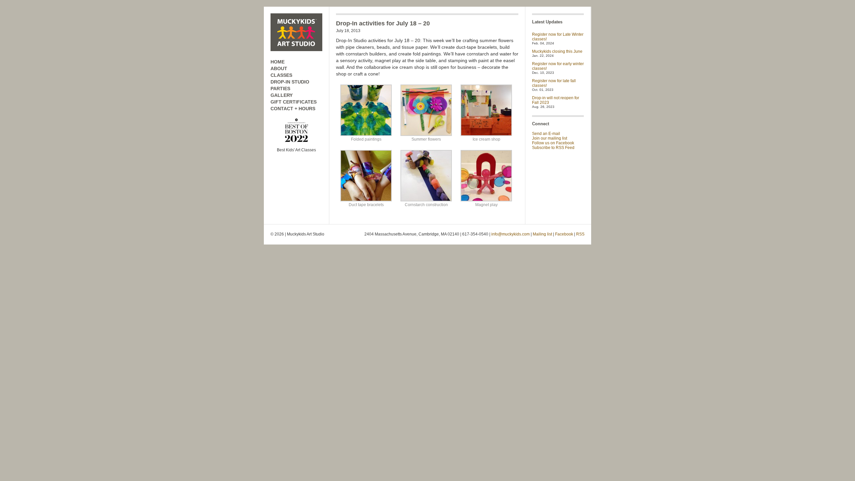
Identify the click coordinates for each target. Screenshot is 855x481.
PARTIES (280, 88)
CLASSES (281, 75)
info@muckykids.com (510, 234)
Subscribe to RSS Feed (553, 147)
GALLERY (282, 95)
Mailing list (542, 234)
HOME (278, 61)
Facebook (564, 234)
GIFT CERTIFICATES (294, 102)
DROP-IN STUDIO (290, 82)
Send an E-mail (546, 133)
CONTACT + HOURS (293, 108)
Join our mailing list (549, 138)
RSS (580, 234)
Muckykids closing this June (557, 51)
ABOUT (279, 68)
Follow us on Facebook (553, 143)
